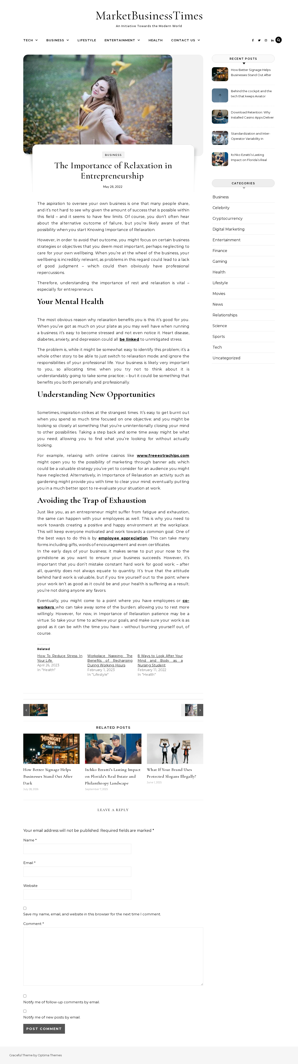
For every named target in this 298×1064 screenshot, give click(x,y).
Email (29, 863)
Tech (28, 40)
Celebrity (221, 208)
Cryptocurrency (228, 218)
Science (220, 326)
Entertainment (120, 40)
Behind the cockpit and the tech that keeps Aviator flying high (251, 94)
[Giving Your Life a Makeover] (33, 710)
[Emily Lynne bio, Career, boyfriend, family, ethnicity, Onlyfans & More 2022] (192, 710)
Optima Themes (50, 1055)
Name (30, 840)
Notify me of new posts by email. (51, 1017)
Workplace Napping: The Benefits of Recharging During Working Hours (109, 660)
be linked (129, 339)
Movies (219, 293)
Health (156, 40)
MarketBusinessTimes (149, 15)
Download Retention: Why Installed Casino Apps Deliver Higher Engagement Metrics (252, 115)
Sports (219, 336)
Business (55, 40)
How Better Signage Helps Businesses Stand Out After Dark (48, 776)
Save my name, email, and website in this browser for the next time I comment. (92, 914)
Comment (33, 923)
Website (30, 885)
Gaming (220, 261)
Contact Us (183, 40)
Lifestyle (87, 40)
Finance (220, 250)
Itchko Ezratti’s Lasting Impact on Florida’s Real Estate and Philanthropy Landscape (113, 776)
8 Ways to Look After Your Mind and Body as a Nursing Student (160, 660)
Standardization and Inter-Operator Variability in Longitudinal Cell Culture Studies (250, 137)
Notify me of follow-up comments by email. (61, 1002)
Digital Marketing (229, 229)
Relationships (225, 315)
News (218, 304)
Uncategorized (226, 358)
